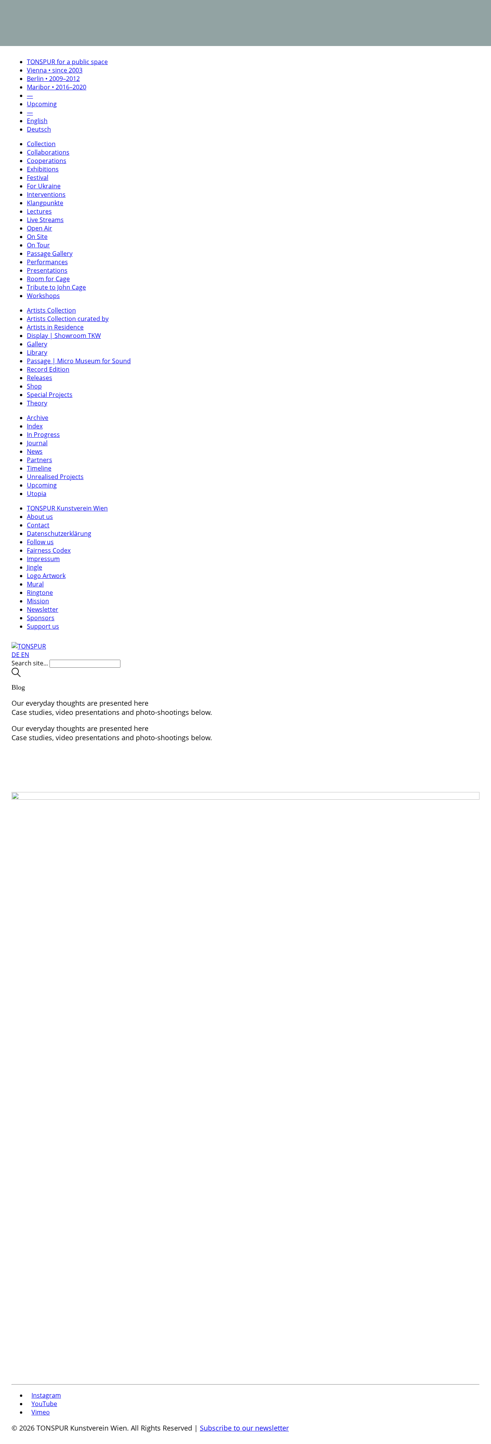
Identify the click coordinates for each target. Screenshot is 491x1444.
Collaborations (48, 152)
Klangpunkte (45, 203)
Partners (39, 460)
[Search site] (16, 674)
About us (40, 516)
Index (35, 426)
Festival (37, 177)
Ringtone (40, 592)
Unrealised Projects (55, 477)
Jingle (34, 567)
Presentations (47, 270)
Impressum (43, 559)
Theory (37, 403)
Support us (43, 626)
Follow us (40, 542)
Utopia (36, 493)
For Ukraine (44, 186)
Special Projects (49, 394)
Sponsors (40, 618)
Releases (39, 378)
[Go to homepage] (29, 646)
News (35, 451)
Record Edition (48, 369)
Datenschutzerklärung (59, 533)
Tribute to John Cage (56, 287)
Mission (38, 601)
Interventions (46, 194)
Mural (35, 584)
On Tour (38, 245)
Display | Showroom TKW (64, 335)
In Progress (43, 434)
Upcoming (42, 485)
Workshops (43, 295)
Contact (38, 525)
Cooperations (46, 160)
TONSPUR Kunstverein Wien (67, 508)
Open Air (39, 228)
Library (37, 352)
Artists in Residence (55, 327)
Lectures (39, 211)
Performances (47, 262)
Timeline (39, 468)
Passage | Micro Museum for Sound (79, 361)
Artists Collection (51, 310)
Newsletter (42, 609)
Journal (37, 443)
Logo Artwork (46, 575)
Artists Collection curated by (68, 318)
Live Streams (45, 220)
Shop (34, 386)
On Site (37, 236)
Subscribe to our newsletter (244, 1427)
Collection (41, 144)
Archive (37, 417)
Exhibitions (43, 169)
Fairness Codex (49, 550)
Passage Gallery (49, 253)
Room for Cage (48, 279)
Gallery (37, 344)
